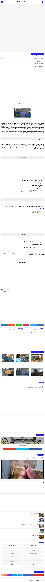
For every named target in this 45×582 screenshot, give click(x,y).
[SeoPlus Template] (44, 580)
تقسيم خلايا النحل (33, 332)
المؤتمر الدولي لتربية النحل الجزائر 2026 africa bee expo (30, 524)
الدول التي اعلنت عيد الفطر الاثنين (37, 213)
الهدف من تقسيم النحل (38, 63)
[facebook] (28, 575)
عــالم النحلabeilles (21, 1)
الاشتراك (22, 440)
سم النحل (11, 564)
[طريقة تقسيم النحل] (22, 372)
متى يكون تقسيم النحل (38, 66)
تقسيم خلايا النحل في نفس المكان (37, 376)
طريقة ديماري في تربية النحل (38, 211)
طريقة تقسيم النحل (39, 67)
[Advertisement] (22, 7)
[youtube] (38, 575)
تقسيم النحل (40, 332)
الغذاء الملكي (12, 561)
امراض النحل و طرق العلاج (35, 519)
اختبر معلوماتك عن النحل (11, 547)
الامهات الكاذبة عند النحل (33, 556)
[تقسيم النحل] (37, 358)
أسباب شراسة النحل (33, 545)
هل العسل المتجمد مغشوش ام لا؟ (34, 535)
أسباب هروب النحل (12, 545)
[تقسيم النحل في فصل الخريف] (8, 358)
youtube (9, 449)
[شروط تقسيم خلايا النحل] (8, 372)
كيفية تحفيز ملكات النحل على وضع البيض (36, 457)
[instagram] (6, 575)
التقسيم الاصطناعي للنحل (33, 558)
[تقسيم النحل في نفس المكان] (22, 358)
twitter (23, 449)
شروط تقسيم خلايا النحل (10, 376)
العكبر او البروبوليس (33, 561)
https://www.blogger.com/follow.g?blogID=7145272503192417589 (22, 264)
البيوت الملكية (12, 556)
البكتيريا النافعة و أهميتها (39, 209)
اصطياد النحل (12, 550)
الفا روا (33, 564)
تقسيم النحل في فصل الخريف (9, 362)
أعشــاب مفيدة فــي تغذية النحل (33, 547)
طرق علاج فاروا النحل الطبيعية (34, 513)
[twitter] (17, 575)
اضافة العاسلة (12, 553)
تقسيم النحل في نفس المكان (24, 362)
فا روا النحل (33, 566)
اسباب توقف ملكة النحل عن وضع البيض (33, 550)
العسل (12, 558)
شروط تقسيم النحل (39, 64)
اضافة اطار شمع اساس (33, 553)
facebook (36, 449)
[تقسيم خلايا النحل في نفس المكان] (37, 372)
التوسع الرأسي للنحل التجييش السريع (37, 212)
